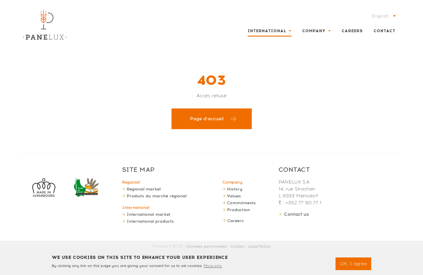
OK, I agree (353, 263)
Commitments (241, 202)
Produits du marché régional (156, 195)
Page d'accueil (207, 118)
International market (148, 214)
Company (313, 30)
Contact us (296, 214)
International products (150, 221)
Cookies (237, 246)
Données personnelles (206, 246)
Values (234, 195)
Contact (384, 30)
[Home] (44, 25)
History (234, 189)
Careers (352, 30)
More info (213, 265)
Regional (131, 182)
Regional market (144, 189)
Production (238, 209)
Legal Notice (259, 246)
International (267, 30)
